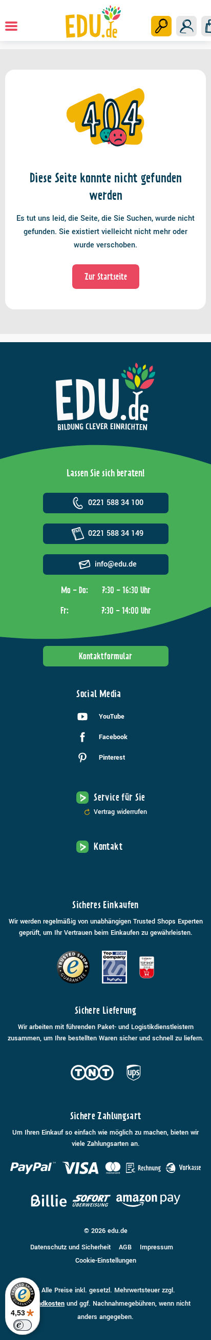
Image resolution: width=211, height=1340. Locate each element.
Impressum (156, 1247)
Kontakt (108, 846)
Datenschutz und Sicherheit (70, 1247)
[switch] (22, 1325)
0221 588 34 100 (115, 502)
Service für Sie (119, 797)
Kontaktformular (105, 656)
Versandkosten (42, 1303)
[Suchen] (161, 26)
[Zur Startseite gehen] (93, 21)
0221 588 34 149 (115, 533)
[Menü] (11, 26)
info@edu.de (116, 564)
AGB (125, 1247)
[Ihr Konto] (186, 26)
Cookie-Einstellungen (105, 1260)
